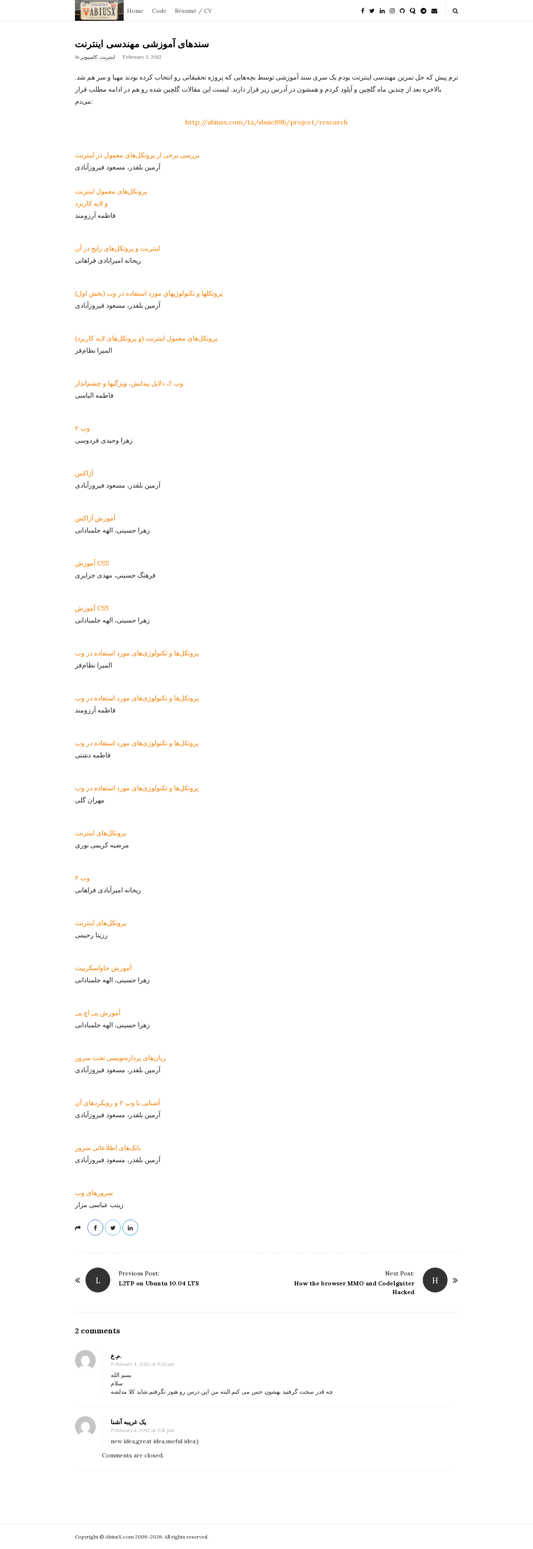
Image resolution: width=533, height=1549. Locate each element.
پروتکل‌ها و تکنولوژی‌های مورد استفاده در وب (137, 653)
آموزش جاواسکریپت (103, 968)
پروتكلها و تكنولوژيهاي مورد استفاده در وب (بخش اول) (149, 293)
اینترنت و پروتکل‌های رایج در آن (117, 248)
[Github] (402, 10)
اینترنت (107, 57)
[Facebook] (362, 10)
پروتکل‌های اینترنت (100, 833)
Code (159, 11)
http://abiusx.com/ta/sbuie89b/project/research (266, 122)
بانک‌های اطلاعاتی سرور (108, 1147)
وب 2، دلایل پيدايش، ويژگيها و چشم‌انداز (129, 383)
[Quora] (413, 10)
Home (135, 11)
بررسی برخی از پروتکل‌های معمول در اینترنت (137, 155)
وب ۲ (82, 428)
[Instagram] (392, 10)
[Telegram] (423, 10)
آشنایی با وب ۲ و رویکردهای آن (117, 1102)
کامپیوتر (89, 57)
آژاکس (84, 473)
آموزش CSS (92, 563)
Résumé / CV (193, 11)
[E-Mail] (434, 10)
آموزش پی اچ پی (97, 1013)
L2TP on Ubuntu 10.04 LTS (159, 1283)
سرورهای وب (94, 1192)
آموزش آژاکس (95, 518)
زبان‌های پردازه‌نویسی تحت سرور (120, 1057)
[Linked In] (382, 10)
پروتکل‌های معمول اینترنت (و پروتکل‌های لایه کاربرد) (146, 338)
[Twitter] (372, 10)
